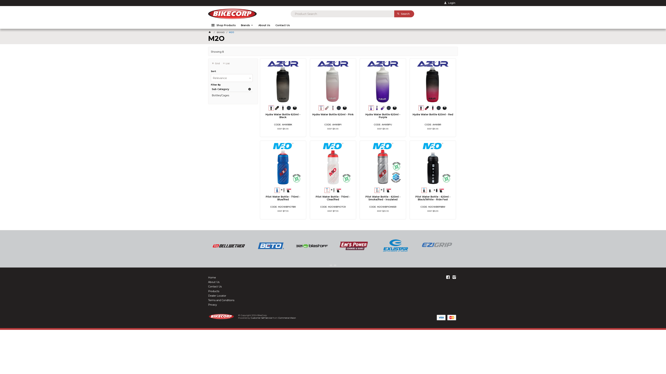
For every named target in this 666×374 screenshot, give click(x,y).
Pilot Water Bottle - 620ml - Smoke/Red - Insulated (382, 198)
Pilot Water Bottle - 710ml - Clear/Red (333, 198)
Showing (217, 51)
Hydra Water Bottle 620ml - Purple (382, 116)
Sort (213, 71)
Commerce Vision (287, 318)
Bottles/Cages (220, 95)
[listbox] (232, 78)
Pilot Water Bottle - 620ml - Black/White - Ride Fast (432, 198)
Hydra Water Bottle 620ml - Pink (333, 114)
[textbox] (342, 13)
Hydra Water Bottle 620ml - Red (433, 114)
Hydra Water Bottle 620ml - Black (283, 116)
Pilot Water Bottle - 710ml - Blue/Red (283, 198)
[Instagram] (454, 277)
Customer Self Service (261, 318)
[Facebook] (448, 277)
